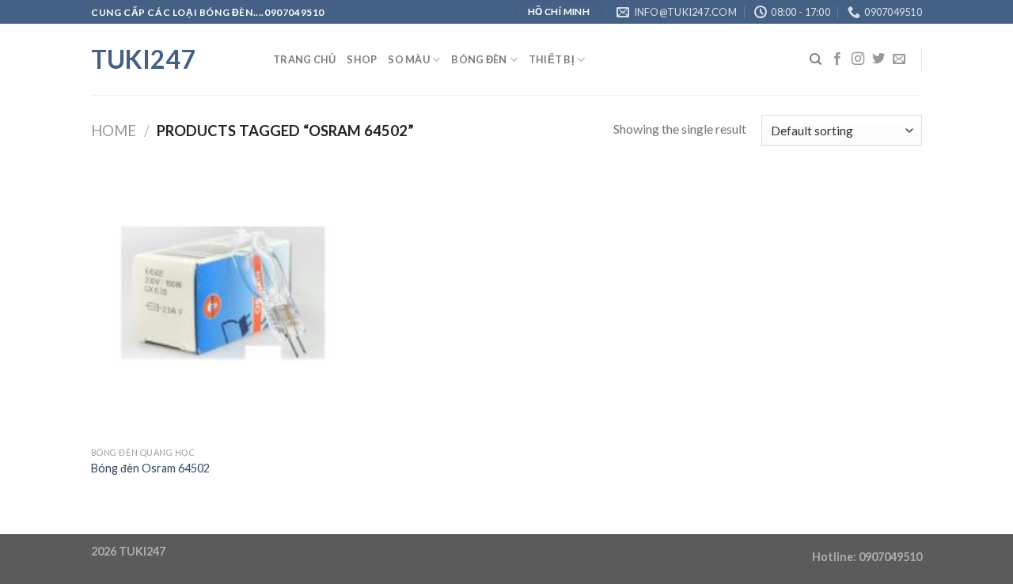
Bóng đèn (478, 59)
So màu (409, 59)
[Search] (815, 59)
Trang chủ (304, 59)
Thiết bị (552, 59)
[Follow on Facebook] (837, 59)
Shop (362, 59)
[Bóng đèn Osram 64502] (223, 305)
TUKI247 (143, 59)
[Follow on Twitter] (878, 59)
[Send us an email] (899, 59)
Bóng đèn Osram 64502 (150, 468)
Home (113, 130)
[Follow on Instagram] (858, 59)
